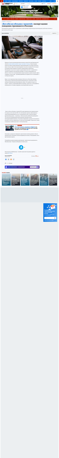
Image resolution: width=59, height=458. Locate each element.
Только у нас (12, 18)
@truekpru (10, 153)
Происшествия (4, 21)
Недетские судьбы (22, 18)
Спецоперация (15, 1)
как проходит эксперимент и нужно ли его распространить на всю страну (26, 128)
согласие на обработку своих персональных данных (49, 220)
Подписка (54, 3)
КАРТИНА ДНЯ (10, 163)
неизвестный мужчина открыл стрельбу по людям (19, 64)
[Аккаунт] (57, 1)
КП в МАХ (33, 18)
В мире (36, 1)
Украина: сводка (29, 18)
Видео (9, 1)
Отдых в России (38, 18)
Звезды (39, 1)
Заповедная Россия (45, 18)
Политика (21, 1)
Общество (26, 1)
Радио (44, 3)
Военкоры (17, 18)
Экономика (31, 1)
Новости (8, 18)
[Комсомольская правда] (7, 4)
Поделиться (54, 33)
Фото (6, 1)
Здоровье (44, 1)
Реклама (48, 3)
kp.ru (38, 156)
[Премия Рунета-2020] (16, 4)
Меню (1, 1)
